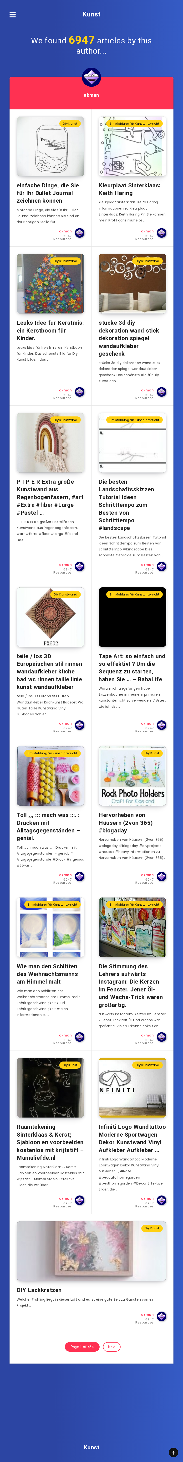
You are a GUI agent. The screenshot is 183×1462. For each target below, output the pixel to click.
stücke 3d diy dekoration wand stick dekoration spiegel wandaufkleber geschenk (129, 338)
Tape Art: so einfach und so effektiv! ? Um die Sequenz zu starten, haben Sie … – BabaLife (132, 668)
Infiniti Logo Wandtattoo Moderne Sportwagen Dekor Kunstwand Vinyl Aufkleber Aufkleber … (132, 1138)
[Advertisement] (91, 1397)
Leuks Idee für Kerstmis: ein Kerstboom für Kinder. (50, 330)
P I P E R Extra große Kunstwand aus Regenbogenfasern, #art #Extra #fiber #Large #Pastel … (50, 497)
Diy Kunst (70, 123)
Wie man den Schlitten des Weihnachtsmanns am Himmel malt (47, 974)
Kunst (91, 14)
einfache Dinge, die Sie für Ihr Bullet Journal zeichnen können (48, 193)
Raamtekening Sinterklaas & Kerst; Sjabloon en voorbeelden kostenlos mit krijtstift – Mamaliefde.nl (50, 1142)
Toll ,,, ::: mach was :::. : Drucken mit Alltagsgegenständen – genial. (48, 826)
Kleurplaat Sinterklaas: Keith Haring (130, 189)
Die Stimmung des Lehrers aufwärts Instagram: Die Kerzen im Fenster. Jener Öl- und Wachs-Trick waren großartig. (131, 985)
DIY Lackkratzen (39, 1290)
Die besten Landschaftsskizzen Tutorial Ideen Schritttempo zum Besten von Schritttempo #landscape (126, 504)
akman (91, 95)
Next (111, 1347)
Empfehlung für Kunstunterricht (134, 123)
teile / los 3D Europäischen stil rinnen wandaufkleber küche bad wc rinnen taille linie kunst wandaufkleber (49, 672)
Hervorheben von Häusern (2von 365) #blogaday (126, 823)
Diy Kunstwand (65, 261)
